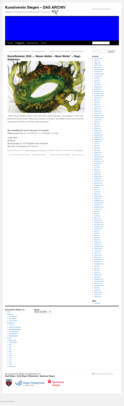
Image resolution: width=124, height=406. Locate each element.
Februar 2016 (98, 176)
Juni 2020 (97, 80)
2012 (10, 360)
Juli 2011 (97, 266)
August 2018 (98, 120)
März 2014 (97, 218)
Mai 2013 (97, 235)
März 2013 (97, 240)
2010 (10, 364)
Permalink (79, 150)
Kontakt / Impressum (15, 327)
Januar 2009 (97, 296)
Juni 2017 (97, 146)
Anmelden (97, 303)
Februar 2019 (98, 111)
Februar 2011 (98, 275)
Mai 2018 (97, 124)
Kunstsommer (34, 150)
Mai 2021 (97, 61)
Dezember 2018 (98, 115)
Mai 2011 (97, 270)
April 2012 (97, 253)
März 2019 (97, 109)
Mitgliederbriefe (13, 336)
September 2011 (99, 264)
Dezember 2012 (98, 246)
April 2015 (97, 192)
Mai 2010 (97, 288)
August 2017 (98, 141)
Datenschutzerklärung (15, 329)
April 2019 (97, 106)
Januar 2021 (97, 67)
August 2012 (98, 251)
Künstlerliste (12, 340)
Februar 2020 (98, 87)
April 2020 (97, 85)
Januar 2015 (97, 198)
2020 (27, 150)
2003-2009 (12, 366)
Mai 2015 (97, 189)
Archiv (43, 42)
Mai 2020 (97, 82)
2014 (10, 355)
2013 (10, 358)
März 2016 (97, 174)
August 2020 (98, 76)
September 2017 (99, 139)
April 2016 (97, 172)
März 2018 (97, 128)
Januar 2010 (97, 294)
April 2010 (97, 290)
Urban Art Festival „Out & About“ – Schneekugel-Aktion (26, 51)
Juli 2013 (97, 231)
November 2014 (99, 203)
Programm (19, 42)
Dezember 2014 (98, 200)
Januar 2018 (97, 133)
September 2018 (99, 117)
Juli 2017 (97, 144)
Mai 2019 (97, 104)
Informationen (33, 42)
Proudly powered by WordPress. (104, 374)
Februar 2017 (98, 152)
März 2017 (97, 150)
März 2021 (97, 63)
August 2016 (98, 163)
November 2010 (99, 281)
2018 (10, 347)
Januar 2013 (97, 244)
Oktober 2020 (98, 72)
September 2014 (99, 207)
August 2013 (98, 229)
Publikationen (13, 342)
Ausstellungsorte (14, 331)
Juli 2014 (97, 211)
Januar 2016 (97, 179)
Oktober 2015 (98, 183)
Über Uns (12, 325)
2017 (10, 349)
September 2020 (99, 74)
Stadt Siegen (10, 376)
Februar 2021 (98, 65)
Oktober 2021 (98, 58)
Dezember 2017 (98, 135)
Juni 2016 (97, 168)
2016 (10, 351)
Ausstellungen (13, 316)
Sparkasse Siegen (47, 376)
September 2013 (99, 227)
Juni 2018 (97, 122)
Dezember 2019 (98, 91)
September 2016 (99, 161)
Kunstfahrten (12, 318)
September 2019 (99, 96)
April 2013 (97, 237)
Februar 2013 (98, 242)
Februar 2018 (98, 130)
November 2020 (99, 69)
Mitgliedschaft (13, 334)
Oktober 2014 (98, 205)
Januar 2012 (97, 257)
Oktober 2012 (98, 248)
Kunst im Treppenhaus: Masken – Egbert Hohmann (67, 51)
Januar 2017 (97, 155)
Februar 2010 (98, 292)
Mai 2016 (97, 170)
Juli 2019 (97, 100)
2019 (10, 344)
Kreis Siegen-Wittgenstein (28, 376)
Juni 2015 (97, 187)
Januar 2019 (97, 113)
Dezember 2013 (98, 222)
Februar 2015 (98, 196)
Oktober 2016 (98, 159)
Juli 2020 (97, 78)
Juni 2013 (97, 233)
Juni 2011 (97, 268)
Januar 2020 (97, 89)
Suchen (94, 48)
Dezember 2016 (98, 157)
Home (10, 42)
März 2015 (97, 194)
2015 (10, 353)
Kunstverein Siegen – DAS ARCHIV (35, 7)
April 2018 (97, 126)
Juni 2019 (97, 102)
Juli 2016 (97, 165)
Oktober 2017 (98, 137)
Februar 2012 (98, 255)
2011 (10, 362)
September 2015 (99, 185)
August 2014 (98, 209)
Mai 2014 (97, 213)
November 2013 (99, 224)
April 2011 (97, 272)
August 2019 (98, 98)
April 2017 (97, 148)
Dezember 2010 (98, 279)
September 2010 (99, 286)
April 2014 (97, 216)
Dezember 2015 (98, 181)
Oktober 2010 (98, 283)
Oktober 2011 (98, 261)
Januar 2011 (97, 277)
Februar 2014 (98, 220)
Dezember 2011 (98, 259)
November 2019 (99, 93)
